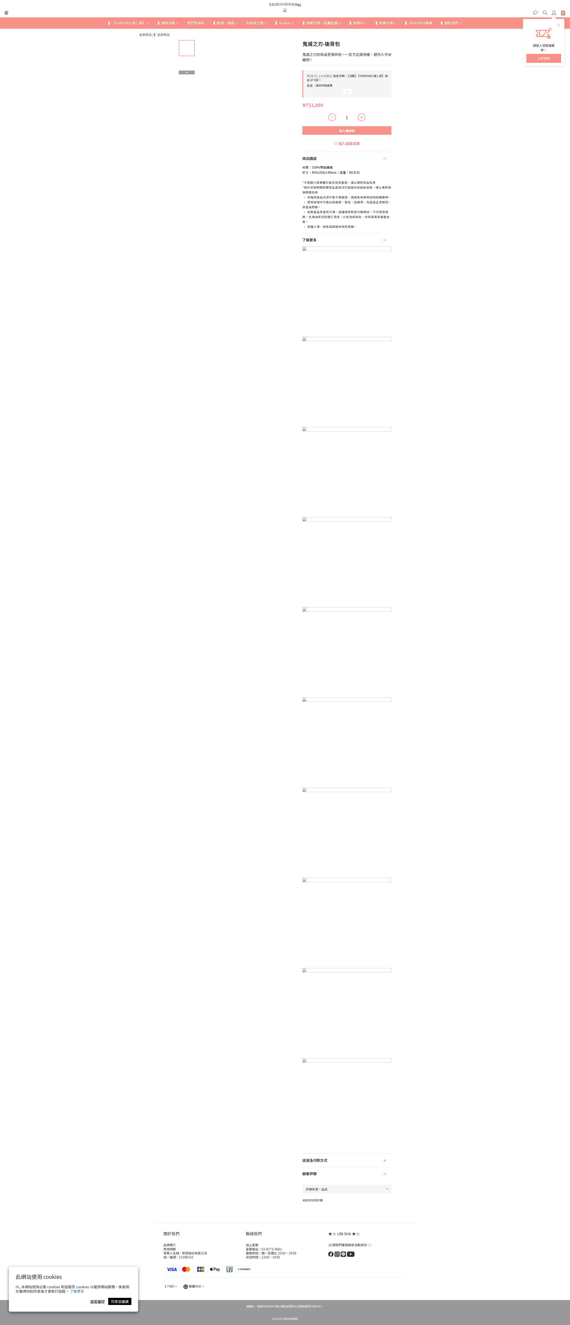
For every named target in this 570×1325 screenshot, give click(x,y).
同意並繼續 (120, 1301)
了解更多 (77, 1291)
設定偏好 (97, 1301)
